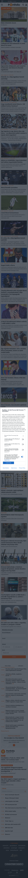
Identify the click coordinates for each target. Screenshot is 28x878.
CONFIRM (8, 462)
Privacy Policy (22, 468)
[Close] (25, 410)
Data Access (14, 468)
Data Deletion (6, 468)
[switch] (22, 439)
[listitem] (14, 436)
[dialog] (14, 439)
